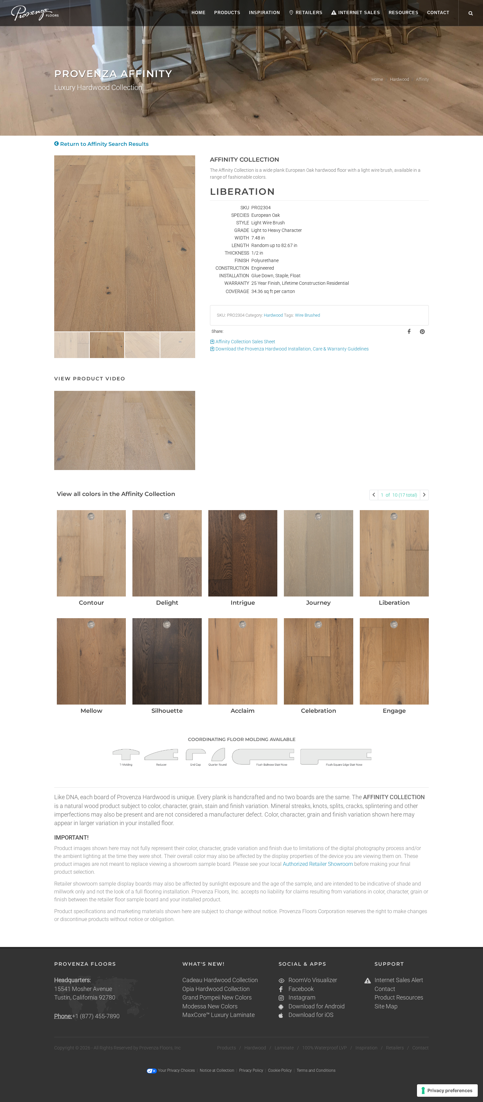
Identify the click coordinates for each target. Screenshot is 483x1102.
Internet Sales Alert (399, 980)
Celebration (318, 710)
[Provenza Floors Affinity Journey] (318, 553)
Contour (91, 602)
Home (377, 79)
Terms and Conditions (316, 1070)
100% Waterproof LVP (324, 1047)
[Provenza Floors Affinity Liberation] (394, 553)
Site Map (386, 1006)
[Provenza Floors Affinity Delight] (166, 553)
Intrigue (243, 602)
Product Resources (399, 997)
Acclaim (243, 710)
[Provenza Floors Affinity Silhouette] (166, 661)
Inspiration (367, 1047)
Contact (385, 989)
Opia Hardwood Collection (216, 989)
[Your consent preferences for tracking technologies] (447, 1090)
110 (399, 495)
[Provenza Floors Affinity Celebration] (318, 661)
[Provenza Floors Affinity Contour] (91, 553)
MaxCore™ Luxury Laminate (218, 1015)
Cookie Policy (280, 1070)
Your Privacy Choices (176, 1070)
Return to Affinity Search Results (104, 144)
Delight (167, 602)
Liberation (394, 602)
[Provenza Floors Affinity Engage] (394, 661)
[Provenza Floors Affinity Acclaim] (242, 661)
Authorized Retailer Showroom (318, 864)
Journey (318, 602)
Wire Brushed (307, 315)
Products (226, 1047)
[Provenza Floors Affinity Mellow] (91, 661)
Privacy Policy (251, 1070)
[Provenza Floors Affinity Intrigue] (242, 553)
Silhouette (167, 710)
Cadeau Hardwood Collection (220, 980)
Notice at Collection (217, 1070)
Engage (394, 710)
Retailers (395, 1047)
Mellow (91, 710)
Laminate (284, 1047)
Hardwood (399, 79)
